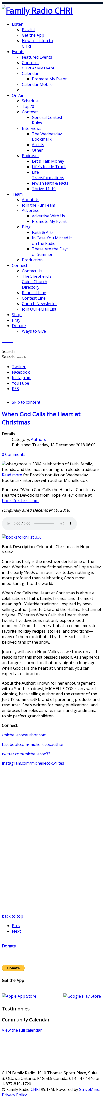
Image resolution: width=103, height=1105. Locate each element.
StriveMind (89, 1089)
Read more (12, 475)
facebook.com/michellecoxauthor (33, 744)
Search (8, 357)
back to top (12, 916)
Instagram (21, 377)
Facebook (21, 372)
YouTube (20, 383)
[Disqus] (51, 851)
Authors (38, 439)
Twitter (19, 366)
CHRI (35, 1089)
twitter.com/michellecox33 (26, 754)
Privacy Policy (14, 1095)
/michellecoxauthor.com (24, 735)
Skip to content (26, 402)
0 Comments (13, 454)
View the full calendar (22, 1030)
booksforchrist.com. (20, 500)
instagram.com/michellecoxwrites (33, 763)
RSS (15, 388)
